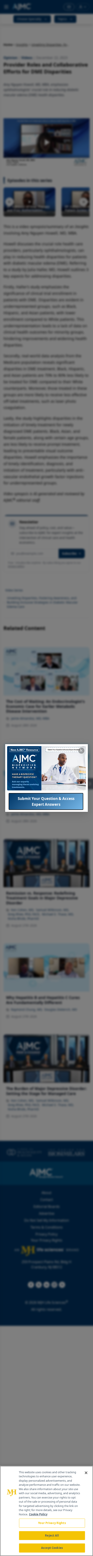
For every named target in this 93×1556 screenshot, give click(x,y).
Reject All (52, 1535)
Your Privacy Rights (52, 1523)
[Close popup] (81, 751)
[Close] (86, 1473)
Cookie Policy (38, 1514)
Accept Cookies (52, 1548)
